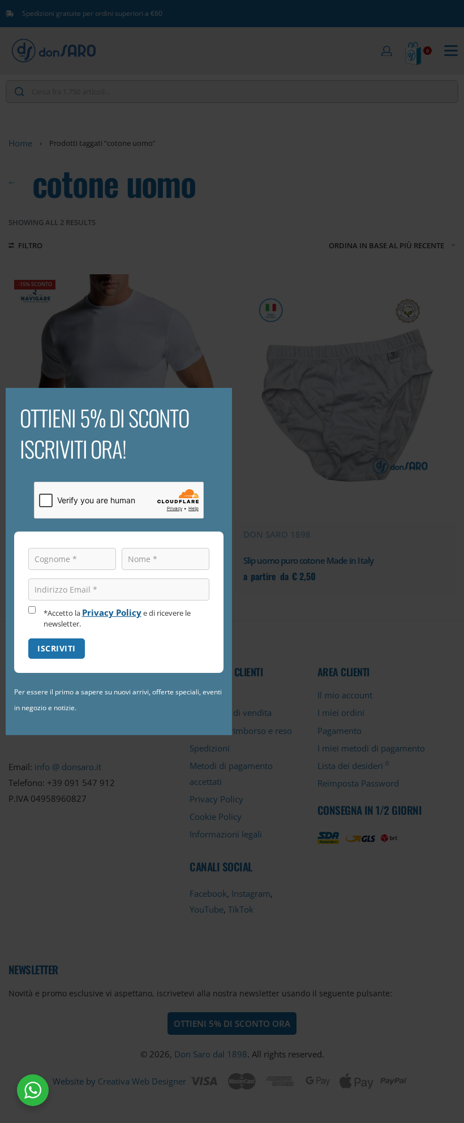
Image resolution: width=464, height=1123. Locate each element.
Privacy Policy (111, 612)
